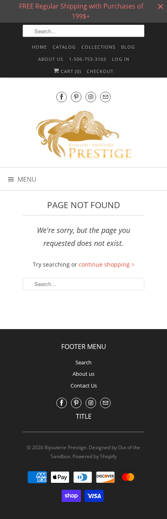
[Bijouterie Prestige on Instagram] (91, 97)
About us (50, 59)
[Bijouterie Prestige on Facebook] (61, 97)
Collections (98, 47)
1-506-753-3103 (87, 59)
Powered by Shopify (95, 456)
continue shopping (105, 264)
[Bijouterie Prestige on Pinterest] (76, 97)
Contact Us (84, 385)
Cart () (70, 71)
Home (39, 47)
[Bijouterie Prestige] (83, 135)
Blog (128, 47)
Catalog (64, 47)
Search (83, 362)
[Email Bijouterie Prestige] (105, 97)
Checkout (100, 71)
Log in (120, 59)
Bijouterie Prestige (65, 447)
